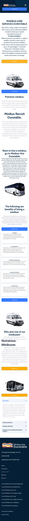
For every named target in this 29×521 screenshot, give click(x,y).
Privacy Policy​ (5, 514)
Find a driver (6, 400)
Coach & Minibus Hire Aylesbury (9, 505)
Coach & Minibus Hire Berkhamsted (10, 487)
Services (3, 478)
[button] (25, 5)
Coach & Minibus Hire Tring (8, 496)
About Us (3, 475)
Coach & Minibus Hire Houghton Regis (11, 493)
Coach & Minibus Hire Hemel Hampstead (12, 483)
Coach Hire (4, 468)
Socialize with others (8, 426)
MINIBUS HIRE (5, 471)
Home (3, 465)
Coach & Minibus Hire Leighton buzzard (11, 499)
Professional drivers (7, 422)
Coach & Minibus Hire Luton (8, 490)
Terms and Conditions (7, 511)
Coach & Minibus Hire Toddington (10, 502)
